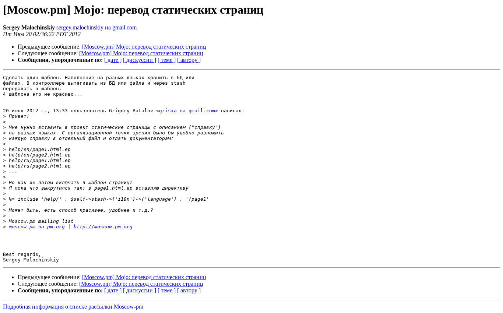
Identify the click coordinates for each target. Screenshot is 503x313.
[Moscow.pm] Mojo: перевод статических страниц (144, 46)
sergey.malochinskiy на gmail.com (96, 27)
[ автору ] (189, 60)
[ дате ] (113, 60)
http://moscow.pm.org (103, 226)
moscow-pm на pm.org (37, 226)
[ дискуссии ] (139, 60)
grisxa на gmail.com (187, 110)
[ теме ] (167, 60)
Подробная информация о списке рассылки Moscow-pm (73, 306)
